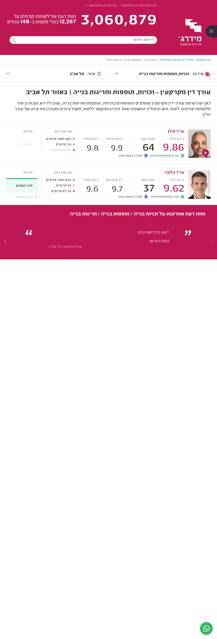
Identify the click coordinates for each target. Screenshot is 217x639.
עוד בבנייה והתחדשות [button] (102, 5)
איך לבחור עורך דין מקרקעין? (138, 5)
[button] (5, 241)
